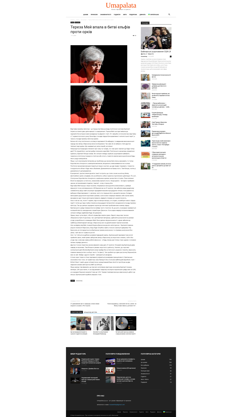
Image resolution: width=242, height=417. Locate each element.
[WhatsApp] (85, 40)
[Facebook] (72, 40)
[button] (169, 15)
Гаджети (117, 14)
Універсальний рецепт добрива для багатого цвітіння (159, 86)
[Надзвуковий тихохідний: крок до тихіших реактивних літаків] (75, 380)
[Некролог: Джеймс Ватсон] (75, 371)
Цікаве (85, 14)
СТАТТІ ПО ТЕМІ (77, 312)
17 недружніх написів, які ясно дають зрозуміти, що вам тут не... (161, 165)
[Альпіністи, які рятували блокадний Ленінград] (103, 323)
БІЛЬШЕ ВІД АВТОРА (90, 312)
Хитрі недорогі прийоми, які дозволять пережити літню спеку (161, 95)
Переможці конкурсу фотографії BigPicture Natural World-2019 (161, 133)
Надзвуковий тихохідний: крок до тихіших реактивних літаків (90, 379)
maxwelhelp (144, 56)
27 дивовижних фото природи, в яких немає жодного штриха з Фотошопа (85, 305)
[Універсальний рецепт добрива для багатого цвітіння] (145, 86)
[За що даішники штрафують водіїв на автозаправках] (110, 361)
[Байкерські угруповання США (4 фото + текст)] (156, 38)
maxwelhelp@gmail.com (117, 404)
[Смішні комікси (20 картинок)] (110, 370)
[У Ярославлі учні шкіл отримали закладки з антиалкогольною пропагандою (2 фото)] (145, 154)
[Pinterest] (81, 40)
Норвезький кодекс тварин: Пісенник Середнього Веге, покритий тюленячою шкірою (91, 361)
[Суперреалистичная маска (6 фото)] (145, 77)
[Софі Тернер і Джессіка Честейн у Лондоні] (145, 124)
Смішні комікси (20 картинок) (126, 368)
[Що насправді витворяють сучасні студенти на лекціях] (81, 323)
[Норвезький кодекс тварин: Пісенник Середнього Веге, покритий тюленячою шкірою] (75, 361)
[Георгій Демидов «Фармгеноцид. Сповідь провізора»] (145, 115)
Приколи (94, 14)
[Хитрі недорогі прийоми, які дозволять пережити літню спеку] (145, 96)
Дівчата (142, 14)
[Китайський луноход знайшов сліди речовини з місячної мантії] (126, 323)
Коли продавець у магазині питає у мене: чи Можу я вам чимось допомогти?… (121, 305)
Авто (125, 14)
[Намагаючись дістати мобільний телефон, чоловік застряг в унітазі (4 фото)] (110, 379)
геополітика (79, 280)
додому (73, 20)
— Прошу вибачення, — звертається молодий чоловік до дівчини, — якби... (161, 105)
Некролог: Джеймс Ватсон (90, 368)
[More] (90, 40)
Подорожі (133, 14)
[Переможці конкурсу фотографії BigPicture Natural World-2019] (145, 133)
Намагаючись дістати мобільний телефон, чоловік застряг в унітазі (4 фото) (126, 379)
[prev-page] (72, 337)
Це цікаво (83, 20)
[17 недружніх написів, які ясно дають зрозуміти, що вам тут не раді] (145, 166)
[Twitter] (77, 40)
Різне (77, 20)
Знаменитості (105, 14)
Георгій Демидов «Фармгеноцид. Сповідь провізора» (160, 114)
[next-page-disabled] (75, 337)
